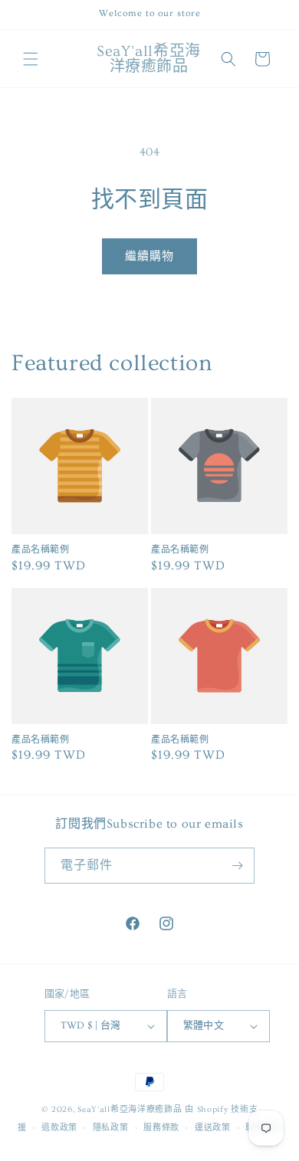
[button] (31, 59)
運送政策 (213, 1128)
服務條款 (161, 1128)
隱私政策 (111, 1128)
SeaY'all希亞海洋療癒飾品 (129, 1109)
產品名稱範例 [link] (41, 550)
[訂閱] (237, 866)
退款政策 (59, 1128)
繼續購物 (149, 256)
